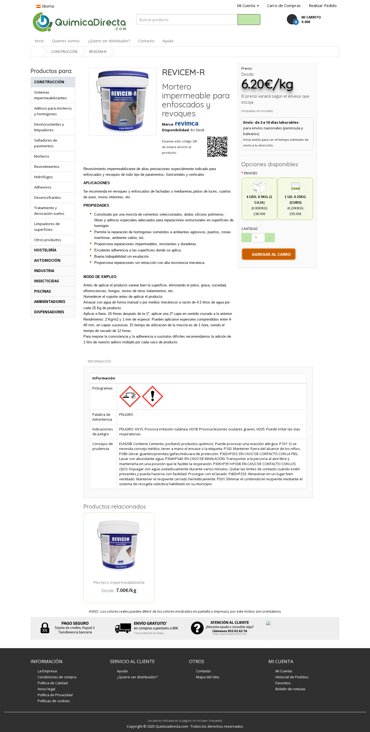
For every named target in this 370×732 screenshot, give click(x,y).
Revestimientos (47, 166)
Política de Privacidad (55, 694)
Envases (250, 173)
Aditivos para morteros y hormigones (53, 111)
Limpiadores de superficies (47, 226)
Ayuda (168, 40)
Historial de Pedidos (292, 677)
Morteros (41, 156)
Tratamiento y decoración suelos (49, 210)
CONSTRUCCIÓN (64, 51)
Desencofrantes (47, 197)
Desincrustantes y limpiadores (49, 127)
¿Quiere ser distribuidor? (109, 40)
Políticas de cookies (54, 700)
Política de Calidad (53, 682)
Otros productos (47, 239)
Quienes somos (66, 40)
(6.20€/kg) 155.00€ (295, 205)
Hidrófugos (43, 176)
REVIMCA (187, 123)
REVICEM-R (97, 51)
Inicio (39, 40)
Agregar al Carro (270, 254)
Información (99, 361)
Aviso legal (46, 688)
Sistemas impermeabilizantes (50, 95)
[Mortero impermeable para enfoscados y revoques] (123, 102)
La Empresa (47, 671)
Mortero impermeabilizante (119, 582)
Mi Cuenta (283, 671)
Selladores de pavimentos (45, 143)
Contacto (146, 40)
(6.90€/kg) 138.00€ (259, 205)
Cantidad (249, 228)
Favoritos (283, 682)
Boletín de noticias (290, 688)
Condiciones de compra (57, 677)
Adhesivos (42, 187)
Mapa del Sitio (207, 677)
